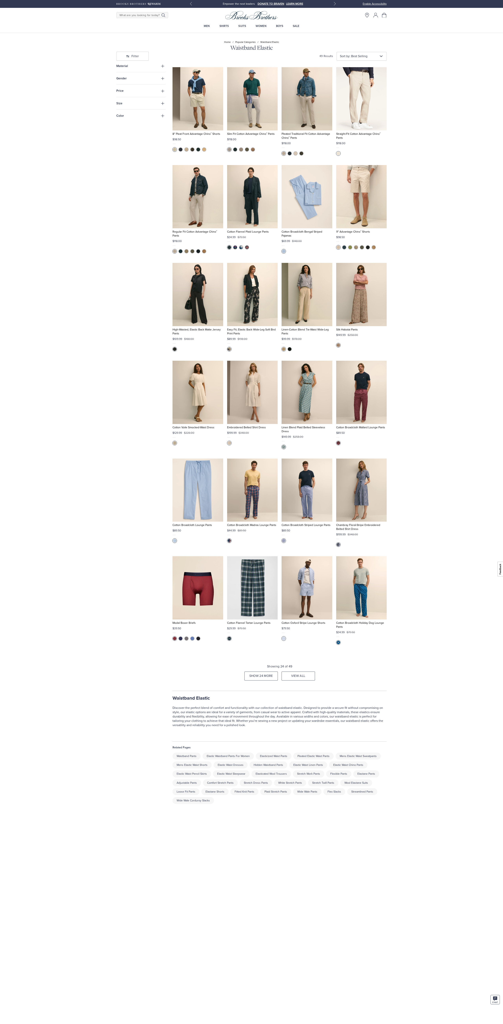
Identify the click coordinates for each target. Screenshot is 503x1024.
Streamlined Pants (362, 791)
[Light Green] (229, 638)
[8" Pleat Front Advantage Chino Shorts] (198, 98)
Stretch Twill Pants (323, 783)
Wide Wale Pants (307, 791)
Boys (279, 26)
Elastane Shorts (215, 791)
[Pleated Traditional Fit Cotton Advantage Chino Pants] (307, 98)
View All (298, 676)
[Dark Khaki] (204, 149)
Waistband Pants (186, 756)
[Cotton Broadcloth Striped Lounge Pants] (307, 490)
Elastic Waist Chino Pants (348, 765)
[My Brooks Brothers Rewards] (138, 4)
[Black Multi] (247, 247)
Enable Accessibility (375, 4)
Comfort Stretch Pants (220, 783)
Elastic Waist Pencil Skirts (192, 773)
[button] (384, 15)
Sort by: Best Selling (353, 56)
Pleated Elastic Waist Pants (313, 756)
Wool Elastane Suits (356, 783)
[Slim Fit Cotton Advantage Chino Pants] (252, 98)
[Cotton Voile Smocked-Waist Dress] (198, 392)
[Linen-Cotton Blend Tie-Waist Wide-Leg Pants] (307, 294)
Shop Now (279, 4)
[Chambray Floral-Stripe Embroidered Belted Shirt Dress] (361, 490)
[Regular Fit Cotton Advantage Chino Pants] (198, 196)
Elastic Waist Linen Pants (308, 765)
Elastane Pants (366, 773)
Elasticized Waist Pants (273, 756)
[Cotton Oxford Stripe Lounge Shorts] (307, 587)
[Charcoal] (186, 638)
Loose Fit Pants (186, 791)
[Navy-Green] (229, 247)
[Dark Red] (338, 443)
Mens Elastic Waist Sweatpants (358, 756)
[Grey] (192, 149)
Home (227, 42)
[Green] (350, 247)
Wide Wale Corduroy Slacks (193, 800)
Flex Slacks (334, 791)
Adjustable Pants (187, 783)
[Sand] (284, 349)
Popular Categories (245, 42)
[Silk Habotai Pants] (361, 294)
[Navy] (180, 149)
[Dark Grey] (247, 149)
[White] (175, 443)
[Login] (375, 15)
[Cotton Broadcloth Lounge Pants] (198, 490)
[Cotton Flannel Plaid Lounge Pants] (252, 196)
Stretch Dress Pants (256, 783)
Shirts (224, 26)
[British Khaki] (374, 247)
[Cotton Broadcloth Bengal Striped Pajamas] (307, 196)
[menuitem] (207, 26)
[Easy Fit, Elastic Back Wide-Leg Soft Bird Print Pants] (252, 294)
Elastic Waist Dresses (230, 765)
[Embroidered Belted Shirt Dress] (252, 392)
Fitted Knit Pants (244, 791)
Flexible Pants (338, 773)
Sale (296, 26)
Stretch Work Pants (308, 773)
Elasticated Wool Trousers (271, 773)
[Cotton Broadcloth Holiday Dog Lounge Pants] (361, 587)
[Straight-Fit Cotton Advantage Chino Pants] (361, 98)
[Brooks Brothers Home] (251, 15)
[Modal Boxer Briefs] (198, 587)
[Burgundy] (175, 638)
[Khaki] (186, 149)
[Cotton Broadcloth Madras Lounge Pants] (252, 490)
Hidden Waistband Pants (268, 765)
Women (261, 26)
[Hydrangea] (284, 251)
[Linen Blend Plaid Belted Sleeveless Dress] (307, 392)
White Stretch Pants (290, 783)
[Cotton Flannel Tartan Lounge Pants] (252, 587)
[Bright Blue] (235, 247)
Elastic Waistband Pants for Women (228, 756)
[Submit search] (163, 15)
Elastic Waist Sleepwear (231, 773)
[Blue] (241, 247)
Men (207, 26)
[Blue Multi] (284, 447)
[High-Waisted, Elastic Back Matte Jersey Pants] (198, 294)
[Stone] (175, 149)
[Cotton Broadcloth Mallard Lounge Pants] (361, 392)
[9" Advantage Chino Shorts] (361, 196)
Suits (242, 26)
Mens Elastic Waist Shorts (192, 765)
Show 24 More (261, 676)
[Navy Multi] (229, 541)
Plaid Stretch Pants (275, 791)
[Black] (198, 149)
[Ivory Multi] (338, 345)
